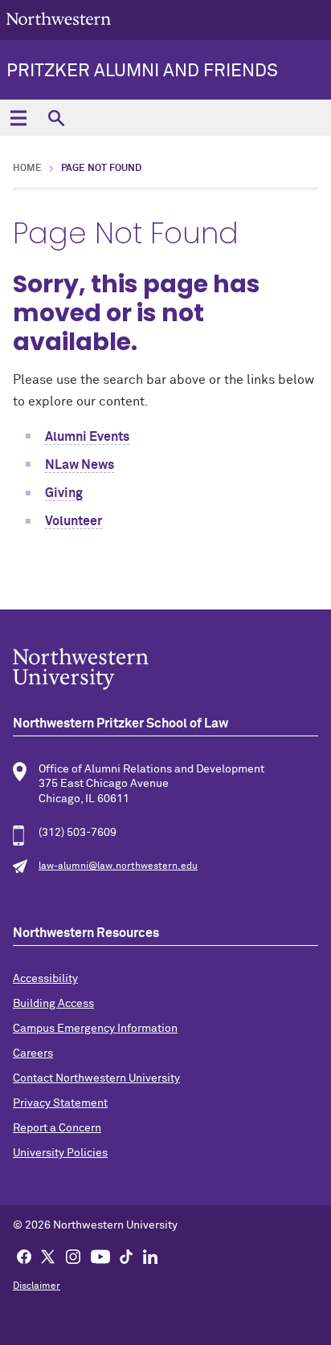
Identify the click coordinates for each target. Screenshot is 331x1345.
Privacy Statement (60, 1103)
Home (27, 168)
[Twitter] (48, 1256)
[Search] (56, 118)
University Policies (60, 1153)
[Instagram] (73, 1256)
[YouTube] (100, 1256)
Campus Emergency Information (95, 1028)
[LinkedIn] (150, 1256)
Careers (33, 1053)
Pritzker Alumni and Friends (142, 71)
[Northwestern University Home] (58, 18)
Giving (64, 493)
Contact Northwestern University (96, 1078)
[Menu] (18, 118)
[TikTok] (126, 1256)
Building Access (53, 1003)
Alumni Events (87, 436)
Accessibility (45, 978)
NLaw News (79, 465)
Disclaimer (36, 1286)
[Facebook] (24, 1256)
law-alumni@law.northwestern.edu (118, 866)
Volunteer (73, 521)
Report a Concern (57, 1128)
